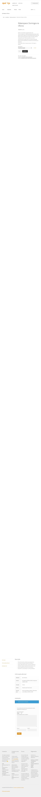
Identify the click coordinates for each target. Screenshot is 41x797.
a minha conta (20, 3)
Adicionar (25, 51)
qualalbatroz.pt (14, 3)
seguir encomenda (15, 5)
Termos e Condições (17, 787)
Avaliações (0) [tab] (4, 665)
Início (4, 17)
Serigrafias (9, 9)
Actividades (7, 17)
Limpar (35, 47)
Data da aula (20, 46)
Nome (18, 728)
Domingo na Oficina (24, 58)
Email (28, 728)
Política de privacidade (6, 791)
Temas (19, 9)
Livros (3, 9)
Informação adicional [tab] (5, 662)
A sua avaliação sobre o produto (22, 714)
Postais (15, 9)
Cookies (22, 787)
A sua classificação (20, 711)
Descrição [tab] (3, 660)
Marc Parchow (30, 58)
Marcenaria (34, 58)
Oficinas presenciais (13, 17)
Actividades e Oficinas (5, 13)
